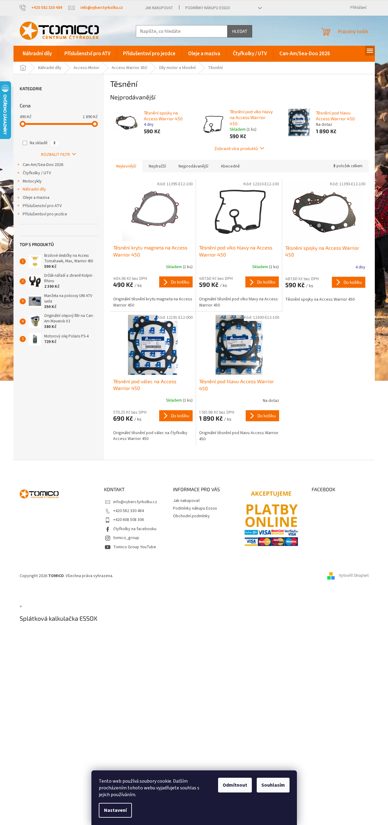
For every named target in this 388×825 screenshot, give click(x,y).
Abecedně (230, 166)
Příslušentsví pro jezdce (45, 214)
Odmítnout (235, 785)
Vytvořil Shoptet (354, 576)
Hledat (239, 31)
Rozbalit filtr (55, 155)
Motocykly (32, 181)
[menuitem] (37, 54)
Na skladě (43, 143)
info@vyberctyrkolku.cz (135, 502)
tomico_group (126, 538)
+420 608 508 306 (128, 520)
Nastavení (115, 810)
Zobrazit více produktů (236, 148)
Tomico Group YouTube (134, 547)
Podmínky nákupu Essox (207, 8)
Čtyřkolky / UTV (37, 173)
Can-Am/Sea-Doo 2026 (43, 165)
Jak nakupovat (159, 8)
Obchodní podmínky (191, 516)
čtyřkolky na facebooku (134, 529)
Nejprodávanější (193, 166)
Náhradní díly (34, 189)
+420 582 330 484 (128, 511)
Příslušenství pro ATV (42, 206)
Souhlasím (273, 785)
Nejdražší (157, 166)
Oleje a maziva (36, 198)
